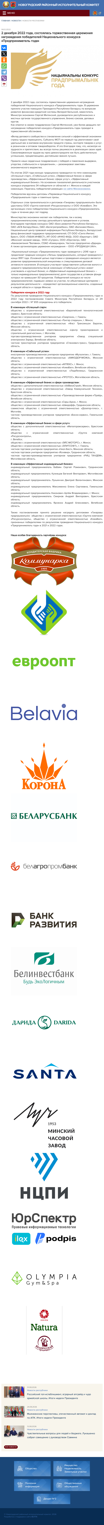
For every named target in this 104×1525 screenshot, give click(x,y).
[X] (4, 54)
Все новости (11, 1447)
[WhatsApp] (4, 66)
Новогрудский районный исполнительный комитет (58, 4)
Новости (16, 21)
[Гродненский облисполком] (97, 13)
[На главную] (6, 4)
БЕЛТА (34, 1517)
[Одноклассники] (4, 60)
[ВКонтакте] (4, 47)
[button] (5, 13)
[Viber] (4, 78)
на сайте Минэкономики (76, 188)
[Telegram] (4, 72)
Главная (5, 21)
